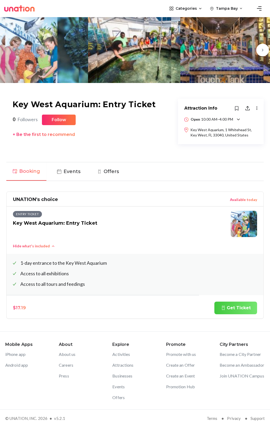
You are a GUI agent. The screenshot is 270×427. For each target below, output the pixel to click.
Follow (59, 119)
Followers (25, 119)
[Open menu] (259, 8)
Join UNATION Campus (242, 375)
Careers (66, 364)
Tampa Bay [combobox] (227, 8)
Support (257, 418)
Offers (118, 397)
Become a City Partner (240, 354)
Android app (16, 364)
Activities (121, 354)
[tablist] (135, 171)
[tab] (26, 171)
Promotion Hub (180, 386)
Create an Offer (180, 364)
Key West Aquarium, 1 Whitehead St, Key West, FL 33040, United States (221, 132)
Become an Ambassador (242, 364)
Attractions (122, 364)
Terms (212, 418)
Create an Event (180, 375)
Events (118, 386)
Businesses (122, 375)
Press (64, 375)
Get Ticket (239, 307)
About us (67, 354)
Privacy (234, 418)
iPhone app (15, 354)
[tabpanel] (135, 255)
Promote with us (181, 354)
